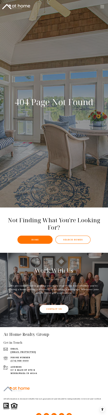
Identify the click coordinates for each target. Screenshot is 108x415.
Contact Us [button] (54, 309)
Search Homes (73, 239)
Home (35, 239)
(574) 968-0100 (20, 360)
